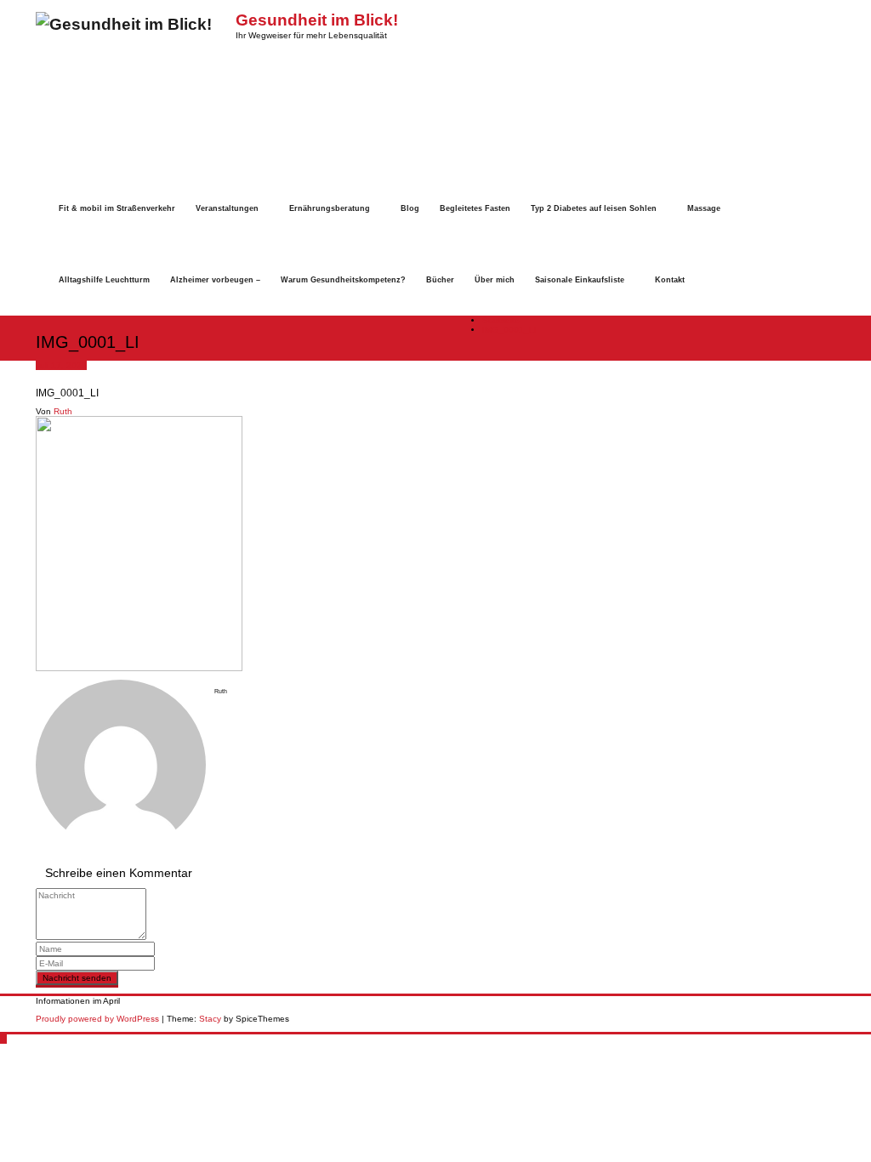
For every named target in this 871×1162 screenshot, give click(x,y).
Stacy (210, 1018)
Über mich (495, 280)
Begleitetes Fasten (475, 208)
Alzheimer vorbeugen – (215, 280)
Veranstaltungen (227, 208)
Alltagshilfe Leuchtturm (104, 280)
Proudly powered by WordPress (97, 1018)
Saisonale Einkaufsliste (579, 280)
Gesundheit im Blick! (317, 20)
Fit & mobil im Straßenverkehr (117, 208)
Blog (410, 208)
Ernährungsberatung (329, 208)
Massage (703, 208)
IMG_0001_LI (509, 329)
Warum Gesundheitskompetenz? (343, 280)
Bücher (440, 280)
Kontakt (670, 280)
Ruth (63, 411)
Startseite (501, 320)
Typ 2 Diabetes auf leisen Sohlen (594, 208)
